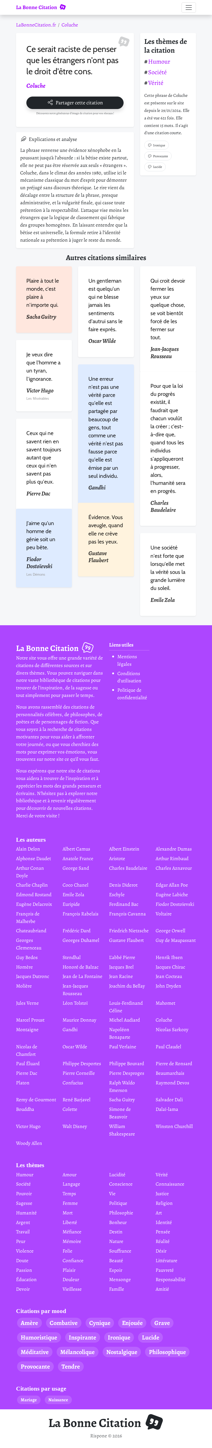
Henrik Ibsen (169, 957)
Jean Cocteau (169, 976)
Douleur (71, 1279)
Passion (24, 1270)
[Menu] (188, 7)
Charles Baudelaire (128, 868)
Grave (162, 1323)
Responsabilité (171, 1279)
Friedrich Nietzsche (129, 930)
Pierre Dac (26, 1073)
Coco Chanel (75, 884)
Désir (161, 1250)
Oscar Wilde (75, 1046)
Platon (22, 1082)
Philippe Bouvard (126, 1063)
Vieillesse (72, 1289)
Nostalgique (121, 1352)
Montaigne (27, 1029)
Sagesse (24, 1203)
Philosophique (167, 1352)
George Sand (76, 868)
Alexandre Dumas (174, 848)
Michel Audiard (124, 1019)
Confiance (73, 1260)
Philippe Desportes (82, 1063)
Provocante (160, 156)
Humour (159, 61)
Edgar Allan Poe (172, 884)
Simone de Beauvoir (120, 1113)
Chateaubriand (31, 930)
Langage (71, 1183)
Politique (118, 1203)
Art (159, 1212)
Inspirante (82, 1337)
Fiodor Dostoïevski (175, 904)
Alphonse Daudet (33, 858)
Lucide (157, 167)
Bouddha (25, 1109)
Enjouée (132, 1323)
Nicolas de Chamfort (26, 1050)
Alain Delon (28, 848)
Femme (70, 1203)
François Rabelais (81, 913)
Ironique (159, 145)
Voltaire (164, 913)
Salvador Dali (169, 1099)
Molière (24, 985)
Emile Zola (73, 894)
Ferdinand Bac (123, 904)
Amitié (162, 1289)
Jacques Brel (121, 966)
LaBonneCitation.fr (36, 24)
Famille (116, 1289)
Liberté (70, 1222)
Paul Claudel (168, 1046)
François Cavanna (127, 913)
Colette (70, 1109)
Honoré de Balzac (81, 966)
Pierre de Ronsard (174, 1063)
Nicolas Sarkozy (172, 1029)
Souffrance (120, 1250)
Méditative (35, 1352)
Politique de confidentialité (132, 693)
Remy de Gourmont (36, 1099)
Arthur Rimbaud (172, 858)
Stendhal (72, 957)
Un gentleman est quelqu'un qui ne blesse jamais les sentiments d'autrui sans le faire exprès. (105, 304)
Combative (64, 1323)
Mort (68, 1212)
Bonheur (118, 1222)
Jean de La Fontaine (82, 976)
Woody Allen (29, 1143)
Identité (164, 1222)
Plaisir (69, 1270)
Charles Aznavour (174, 868)
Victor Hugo (28, 1126)
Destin (116, 1231)
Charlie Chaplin (32, 884)
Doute (22, 1260)
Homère (24, 966)
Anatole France (78, 858)
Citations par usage (41, 1388)
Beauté (116, 1260)
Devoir (23, 1289)
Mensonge (120, 1279)
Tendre (71, 1366)
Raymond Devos (172, 1082)
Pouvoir (24, 1193)
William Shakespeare (122, 1130)
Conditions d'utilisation (129, 677)
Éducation (26, 1279)
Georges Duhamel (81, 940)
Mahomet (165, 1003)
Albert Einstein (124, 848)
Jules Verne (27, 1003)
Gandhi (70, 1029)
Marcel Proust (30, 1019)
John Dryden (168, 985)
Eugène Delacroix (34, 904)
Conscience (121, 1183)
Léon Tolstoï (75, 1003)
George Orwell (170, 930)
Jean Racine (121, 976)
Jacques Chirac (170, 966)
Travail (23, 1231)
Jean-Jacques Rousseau (75, 989)
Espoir (115, 1270)
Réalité (163, 1241)
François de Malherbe (28, 917)
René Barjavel (76, 1099)
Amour (70, 1174)
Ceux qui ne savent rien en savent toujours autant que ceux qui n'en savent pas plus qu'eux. (43, 457)
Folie (67, 1250)
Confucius (73, 1082)
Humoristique (39, 1337)
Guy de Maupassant (176, 940)
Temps (69, 1193)
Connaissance (170, 1183)
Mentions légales (127, 660)
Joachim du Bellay (127, 985)
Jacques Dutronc (32, 976)
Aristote (117, 858)
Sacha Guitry (122, 1099)
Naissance (58, 1400)
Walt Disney (75, 1126)
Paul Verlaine (122, 1046)
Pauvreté (165, 1270)
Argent (23, 1222)
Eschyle (117, 894)
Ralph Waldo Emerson (122, 1086)
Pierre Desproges (126, 1073)
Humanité (26, 1212)
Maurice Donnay (79, 1019)
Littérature (166, 1260)
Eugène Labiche (172, 894)
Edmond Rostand (33, 894)
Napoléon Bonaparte (119, 1033)
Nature (116, 1241)
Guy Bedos (27, 957)
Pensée (163, 1231)
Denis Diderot (123, 884)
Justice (162, 1193)
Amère (29, 1323)
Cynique (99, 1323)
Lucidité (117, 1174)
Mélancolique (77, 1352)
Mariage (29, 1400)
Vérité (155, 83)
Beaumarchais (170, 1073)
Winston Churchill (174, 1126)
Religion (164, 1203)
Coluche (70, 24)
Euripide (71, 904)
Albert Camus (76, 848)
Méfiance (72, 1231)
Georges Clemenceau (28, 944)
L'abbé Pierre (122, 957)
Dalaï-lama (167, 1109)
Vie (112, 1193)
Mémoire (72, 1241)
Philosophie (121, 1212)
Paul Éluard (28, 1063)
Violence (25, 1250)
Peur (20, 1241)
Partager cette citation (79, 102)
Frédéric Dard (76, 930)
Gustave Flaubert (126, 940)
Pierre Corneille (79, 1073)
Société (157, 72)
